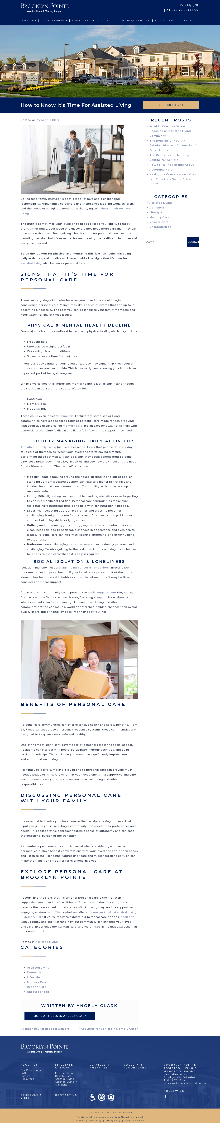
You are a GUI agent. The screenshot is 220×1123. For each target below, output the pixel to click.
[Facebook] (165, 1096)
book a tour (129, 917)
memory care (73, 425)
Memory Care (37, 982)
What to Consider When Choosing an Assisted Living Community (170, 131)
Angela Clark (50, 120)
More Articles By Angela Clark (59, 1015)
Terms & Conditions (134, 1120)
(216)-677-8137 (181, 10)
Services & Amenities (86, 20)
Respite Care (36, 987)
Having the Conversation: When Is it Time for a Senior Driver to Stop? (172, 179)
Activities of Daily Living (38, 447)
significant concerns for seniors (85, 567)
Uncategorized (38, 991)
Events (109, 20)
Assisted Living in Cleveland (66, 1083)
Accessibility (95, 1120)
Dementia (34, 972)
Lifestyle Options (53, 20)
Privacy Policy (113, 1120)
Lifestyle (33, 977)
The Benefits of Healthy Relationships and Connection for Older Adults (174, 145)
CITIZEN (102, 1112)
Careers (25, 1076)
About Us (28, 20)
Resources (27, 1078)
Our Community (31, 1070)
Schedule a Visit (166, 20)
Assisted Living (46, 941)
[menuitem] (29, 20)
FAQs (24, 1073)
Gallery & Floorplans (135, 20)
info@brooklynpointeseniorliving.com (186, 1083)
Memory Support (66, 1073)
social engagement (102, 592)
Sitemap (80, 1120)
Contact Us (190, 20)
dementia (66, 416)
